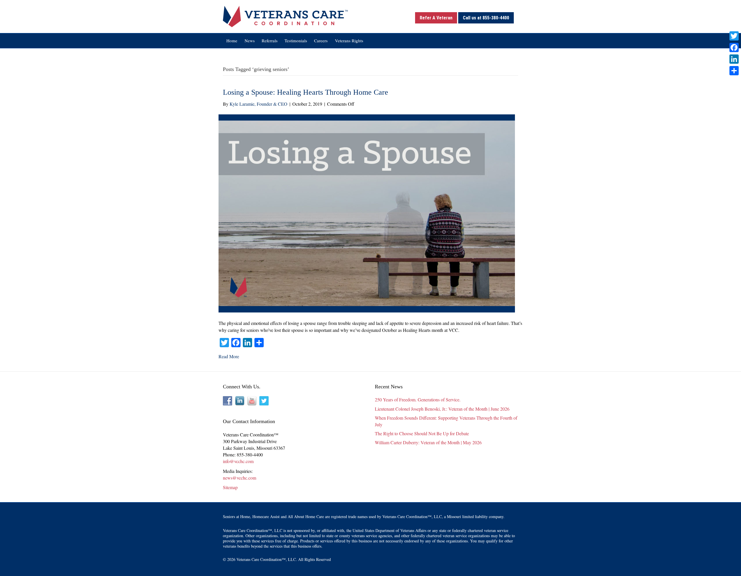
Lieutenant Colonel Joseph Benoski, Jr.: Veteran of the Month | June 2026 (442, 409)
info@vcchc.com (238, 461)
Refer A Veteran (436, 18)
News (250, 40)
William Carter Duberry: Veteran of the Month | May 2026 (428, 442)
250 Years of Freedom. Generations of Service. (418, 399)
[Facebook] (734, 47)
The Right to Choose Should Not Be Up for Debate (422, 433)
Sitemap (230, 487)
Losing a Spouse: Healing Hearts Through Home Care (305, 92)
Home (231, 40)
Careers (321, 40)
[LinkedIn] (734, 59)
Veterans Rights (349, 40)
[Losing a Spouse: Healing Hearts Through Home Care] (367, 213)
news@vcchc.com (239, 478)
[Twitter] (734, 36)
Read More (229, 356)
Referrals (270, 40)
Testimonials (296, 40)
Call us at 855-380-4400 (486, 18)
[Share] (734, 70)
